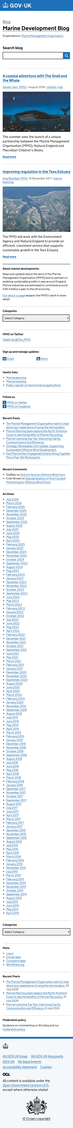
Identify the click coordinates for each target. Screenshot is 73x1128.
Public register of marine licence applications (33, 385)
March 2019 (13, 732)
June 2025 (12, 533)
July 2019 (12, 717)
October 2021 (14, 646)
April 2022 (13, 631)
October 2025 (15, 518)
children (52, 87)
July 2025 (12, 529)
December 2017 (15, 788)
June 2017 (12, 811)
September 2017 (16, 800)
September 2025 (16, 522)
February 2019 (15, 736)
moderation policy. (14, 1029)
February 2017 (15, 822)
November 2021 (16, 642)
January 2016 (14, 864)
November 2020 (16, 676)
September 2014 (16, 894)
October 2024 (15, 559)
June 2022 (13, 623)
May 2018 (12, 770)
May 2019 (12, 725)
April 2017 (12, 815)
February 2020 (15, 698)
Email (10, 358)
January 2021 (14, 668)
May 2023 (12, 601)
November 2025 (16, 514)
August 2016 (14, 841)
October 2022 (15, 616)
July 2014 (12, 901)
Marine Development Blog (36, 28)
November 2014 (16, 886)
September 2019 (16, 709)
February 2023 (15, 608)
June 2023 (13, 597)
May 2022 (12, 627)
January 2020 (14, 702)
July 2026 (12, 499)
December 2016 (16, 830)
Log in (10, 953)
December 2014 (16, 883)
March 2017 (13, 819)
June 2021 (12, 653)
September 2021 (16, 649)
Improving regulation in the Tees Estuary (36, 171)
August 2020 (14, 683)
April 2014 (12, 913)
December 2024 (16, 552)
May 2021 (12, 657)
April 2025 (12, 540)
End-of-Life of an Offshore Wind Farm (42, 474)
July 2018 (12, 762)
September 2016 (16, 837)
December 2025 (16, 510)
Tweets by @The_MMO (17, 339)
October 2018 (14, 751)
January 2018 (14, 785)
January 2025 (14, 548)
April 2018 (12, 773)
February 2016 (15, 860)
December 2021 (16, 638)
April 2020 (13, 691)
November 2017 (16, 792)
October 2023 (15, 589)
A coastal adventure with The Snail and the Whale (35, 78)
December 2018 (16, 743)
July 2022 (12, 619)
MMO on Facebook (18, 406)
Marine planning (16, 377)
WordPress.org (15, 964)
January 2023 (14, 612)
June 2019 (12, 721)
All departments (29, 1062)
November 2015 (16, 867)
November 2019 (16, 706)
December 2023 (16, 582)
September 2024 (16, 563)
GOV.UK (9, 1062)
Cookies (46, 1067)
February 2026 (15, 507)
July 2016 (12, 845)
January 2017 (14, 826)
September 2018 (16, 755)
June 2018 (12, 766)
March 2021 (13, 661)
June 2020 (13, 687)
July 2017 (12, 807)
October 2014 (14, 890)
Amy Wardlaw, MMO (15, 178)
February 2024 (15, 574)
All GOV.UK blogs (15, 1056)
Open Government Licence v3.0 (25, 1085)
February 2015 (15, 879)
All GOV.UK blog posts (47, 1056)
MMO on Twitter (17, 402)
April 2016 (12, 852)
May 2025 (12, 537)
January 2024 (14, 578)
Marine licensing (16, 381)
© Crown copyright (36, 1119)
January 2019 (14, 740)
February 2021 (15, 664)
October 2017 (14, 796)
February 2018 (15, 781)
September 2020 (16, 679)
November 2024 (16, 555)
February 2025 (15, 544)
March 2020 (14, 694)
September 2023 (16, 593)
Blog (6, 21)
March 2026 (14, 503)
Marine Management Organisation (42, 36)
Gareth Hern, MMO (14, 87)
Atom (44, 358)
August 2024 (14, 567)
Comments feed (16, 961)
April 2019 (12, 728)
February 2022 (15, 634)
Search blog (13, 48)
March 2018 (13, 777)
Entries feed (13, 957)
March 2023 (14, 604)
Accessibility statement (20, 1067)
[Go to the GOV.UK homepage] (17, 5)
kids (60, 87)
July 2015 (12, 871)
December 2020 (16, 672)
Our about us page (14, 295)
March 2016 (13, 856)
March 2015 (13, 875)
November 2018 (16, 747)
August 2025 (14, 525)
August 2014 (14, 898)
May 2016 (12, 849)
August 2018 (14, 758)
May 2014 (12, 909)
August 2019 (14, 713)
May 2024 (12, 570)
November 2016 (16, 834)
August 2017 (14, 804)
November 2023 (16, 585)
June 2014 (12, 905)
